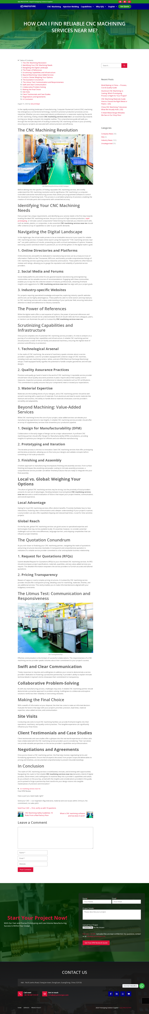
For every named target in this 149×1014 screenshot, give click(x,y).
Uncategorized (106, 143)
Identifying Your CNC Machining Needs (37, 65)
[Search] (124, 65)
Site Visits (26, 92)
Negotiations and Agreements (34, 97)
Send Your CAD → (24, 808)
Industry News (106, 140)
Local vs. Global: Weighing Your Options (38, 77)
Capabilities (86, 6)
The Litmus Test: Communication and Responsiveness (43, 82)
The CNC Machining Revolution (34, 63)
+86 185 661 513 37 (31, 995)
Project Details (89, 908)
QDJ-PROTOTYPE (125, 1008)
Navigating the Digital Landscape (35, 68)
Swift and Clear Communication (34, 85)
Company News (107, 134)
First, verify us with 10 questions (44, 808)
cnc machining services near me (30, 789)
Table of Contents (26, 60)
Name (85, 898)
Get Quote (124, 6)
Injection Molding (71, 6)
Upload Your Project (90, 925)
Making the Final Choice (32, 89)
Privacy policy (36, 1008)
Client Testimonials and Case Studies (36, 94)
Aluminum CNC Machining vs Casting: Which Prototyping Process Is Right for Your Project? (114, 93)
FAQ (102, 137)
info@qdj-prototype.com (96, 936)
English (111, 6)
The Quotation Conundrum (33, 80)
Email (114, 898)
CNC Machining (54, 6)
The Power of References (32, 70)
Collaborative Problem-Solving (34, 87)
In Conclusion (28, 99)
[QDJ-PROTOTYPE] (28, 6)
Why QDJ (100, 6)
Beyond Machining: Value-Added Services (38, 75)
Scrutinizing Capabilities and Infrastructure (39, 72)
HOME (19, 1008)
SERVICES (26, 1008)
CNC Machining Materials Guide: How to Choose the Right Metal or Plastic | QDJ (114, 101)
